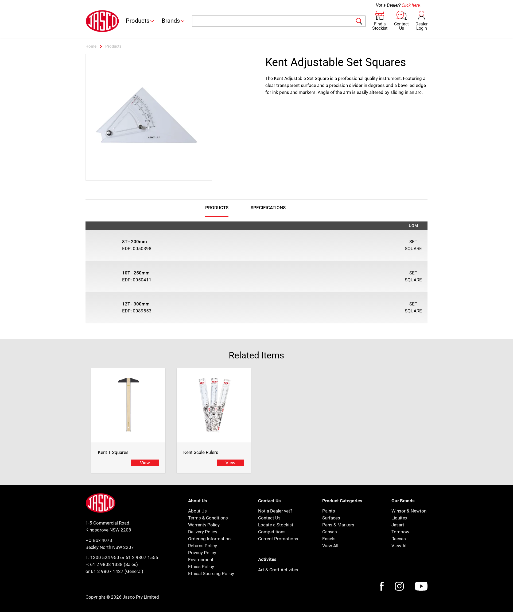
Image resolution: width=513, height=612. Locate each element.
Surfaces (331, 518)
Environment (200, 559)
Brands (171, 20)
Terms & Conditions (208, 518)
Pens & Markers (338, 524)
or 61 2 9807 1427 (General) (114, 571)
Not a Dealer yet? (275, 511)
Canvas (329, 531)
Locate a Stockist (275, 524)
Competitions (272, 531)
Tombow (400, 531)
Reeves (398, 538)
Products (137, 20)
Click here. (411, 5)
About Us (197, 511)
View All (330, 545)
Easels (329, 538)
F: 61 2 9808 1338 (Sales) (112, 564)
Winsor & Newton (408, 511)
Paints (328, 511)
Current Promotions (278, 538)
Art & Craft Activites (278, 569)
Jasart (397, 524)
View (145, 462)
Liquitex (399, 518)
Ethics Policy (201, 566)
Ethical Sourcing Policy (211, 573)
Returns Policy (202, 545)
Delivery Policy (202, 531)
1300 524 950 (104, 557)
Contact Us (269, 518)
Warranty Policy (204, 524)
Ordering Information (209, 538)
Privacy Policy (202, 552)
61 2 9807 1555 (142, 557)
